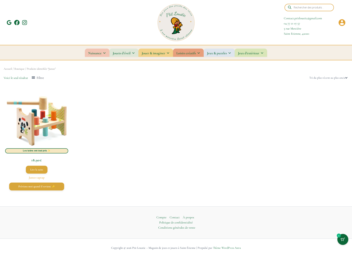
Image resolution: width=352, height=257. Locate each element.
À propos (188, 217)
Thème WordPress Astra (227, 248)
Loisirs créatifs (186, 53)
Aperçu (37, 148)
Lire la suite (36, 169)
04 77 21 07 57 (292, 23)
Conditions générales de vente (176, 228)
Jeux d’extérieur (248, 53)
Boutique (19, 68)
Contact (175, 217)
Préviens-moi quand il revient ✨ (36, 186)
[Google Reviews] (9, 22)
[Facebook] (17, 22)
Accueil (8, 68)
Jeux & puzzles (217, 53)
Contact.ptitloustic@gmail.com (303, 18)
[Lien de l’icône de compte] (342, 22)
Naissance (95, 53)
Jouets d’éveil (122, 53)
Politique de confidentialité (176, 222)
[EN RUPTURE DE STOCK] (37, 122)
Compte (161, 217)
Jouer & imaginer (153, 53)
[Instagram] (24, 22)
